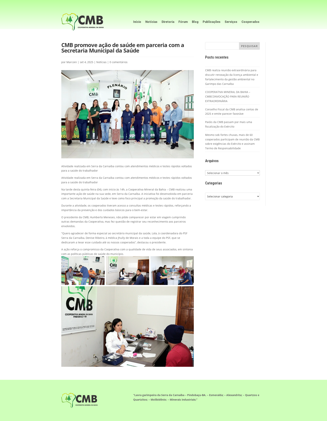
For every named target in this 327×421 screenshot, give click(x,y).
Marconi (71, 62)
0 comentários (119, 62)
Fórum (183, 22)
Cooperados (250, 22)
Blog (195, 22)
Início (137, 22)
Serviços (231, 22)
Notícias (151, 22)
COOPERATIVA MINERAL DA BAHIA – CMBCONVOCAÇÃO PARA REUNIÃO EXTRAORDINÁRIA (227, 96)
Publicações (211, 22)
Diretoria (168, 22)
